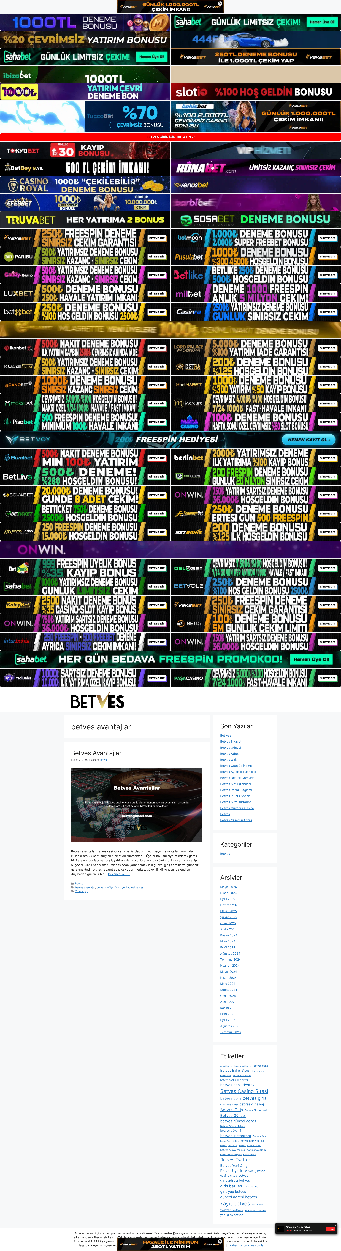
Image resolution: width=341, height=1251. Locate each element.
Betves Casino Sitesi (244, 1091)
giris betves (231, 1186)
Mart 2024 (227, 983)
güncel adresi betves (238, 1197)
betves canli (225, 1075)
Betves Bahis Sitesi (235, 1070)
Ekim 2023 (227, 1014)
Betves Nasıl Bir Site (229, 1141)
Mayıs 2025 (228, 911)
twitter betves (231, 1210)
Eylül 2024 (227, 947)
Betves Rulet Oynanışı (235, 796)
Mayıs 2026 (228, 887)
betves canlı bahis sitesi (234, 1079)
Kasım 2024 (228, 935)
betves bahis (260, 1065)
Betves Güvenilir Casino (237, 808)
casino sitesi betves (234, 1175)
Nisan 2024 (228, 977)
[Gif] (170, 329)
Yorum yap (81, 891)
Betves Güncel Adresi (232, 1126)
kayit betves (235, 1203)
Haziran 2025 (229, 905)
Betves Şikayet (230, 741)
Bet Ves (225, 735)
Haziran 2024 (230, 965)
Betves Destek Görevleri (237, 778)
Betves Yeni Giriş (233, 1165)
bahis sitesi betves (243, 1066)
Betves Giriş (228, 759)
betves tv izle (249, 1154)
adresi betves (226, 1066)
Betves (79, 883)
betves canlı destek (237, 1085)
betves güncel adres (238, 1121)
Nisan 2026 (228, 893)
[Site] (85, 238)
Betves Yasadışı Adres (236, 820)
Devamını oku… (119, 874)
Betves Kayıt (260, 1136)
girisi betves (251, 1186)
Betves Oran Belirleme (236, 766)
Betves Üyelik (231, 1171)
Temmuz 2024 (230, 959)
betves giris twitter (229, 1105)
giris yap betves (233, 1191)
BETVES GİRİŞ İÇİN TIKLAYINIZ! (170, 137)
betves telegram (256, 1149)
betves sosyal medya (232, 1149)
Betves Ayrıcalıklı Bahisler (238, 772)
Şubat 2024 (228, 990)
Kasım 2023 (228, 1008)
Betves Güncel (230, 747)
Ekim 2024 (227, 941)
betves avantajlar (85, 887)
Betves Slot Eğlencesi (235, 784)
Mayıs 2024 (228, 971)
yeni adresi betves (133, 887)
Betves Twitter (235, 1159)
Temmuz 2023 (230, 1032)
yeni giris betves (231, 1215)
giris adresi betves (235, 1180)
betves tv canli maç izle (231, 1154)
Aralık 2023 (228, 1002)
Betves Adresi (230, 753)
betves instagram (235, 1136)
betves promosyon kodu (250, 1145)
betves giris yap (252, 1104)
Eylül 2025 (227, 899)
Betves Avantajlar (96, 753)
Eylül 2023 (227, 1020)
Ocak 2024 (228, 996)
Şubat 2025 (228, 917)
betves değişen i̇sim (108, 887)
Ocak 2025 (228, 923)
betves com (230, 1098)
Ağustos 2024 (230, 953)
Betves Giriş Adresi (256, 1110)
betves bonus (258, 1071)
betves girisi (255, 1098)
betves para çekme (228, 1145)
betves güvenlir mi (233, 1130)
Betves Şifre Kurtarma (235, 802)
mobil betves (257, 1205)
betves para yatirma (252, 1140)
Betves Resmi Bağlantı (236, 790)
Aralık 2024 (228, 929)
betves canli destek (242, 1075)
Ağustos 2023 (230, 1026)
